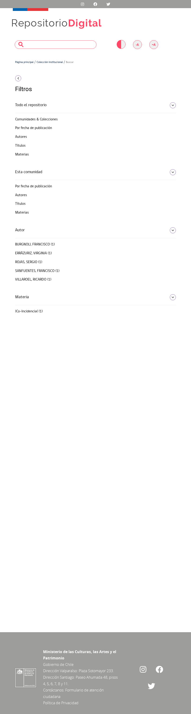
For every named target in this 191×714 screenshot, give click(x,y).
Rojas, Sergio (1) (28, 262)
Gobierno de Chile (58, 664)
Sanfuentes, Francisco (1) (37, 271)
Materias (22, 154)
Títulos (20, 146)
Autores (21, 137)
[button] (39, 78)
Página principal (24, 62)
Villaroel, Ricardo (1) (33, 279)
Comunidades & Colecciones (36, 119)
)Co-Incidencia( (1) (29, 311)
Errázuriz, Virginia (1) (33, 253)
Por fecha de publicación (33, 128)
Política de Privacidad (60, 702)
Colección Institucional (50, 62)
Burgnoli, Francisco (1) (35, 244)
